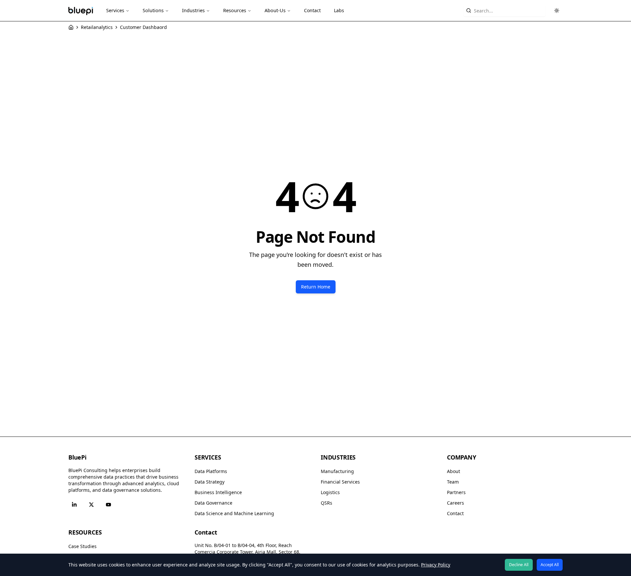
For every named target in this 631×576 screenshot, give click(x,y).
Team (453, 482)
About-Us (275, 10)
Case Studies (82, 546)
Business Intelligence (218, 492)
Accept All (550, 564)
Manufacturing (337, 471)
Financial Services (340, 482)
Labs (339, 10)
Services (115, 10)
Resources (234, 10)
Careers (455, 503)
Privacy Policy (435, 565)
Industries (193, 10)
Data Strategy (209, 482)
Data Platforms (211, 471)
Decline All (518, 564)
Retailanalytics (97, 27)
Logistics (330, 492)
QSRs (326, 503)
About (453, 471)
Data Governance (213, 503)
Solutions (153, 10)
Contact (312, 10)
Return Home (315, 287)
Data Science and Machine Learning (234, 513)
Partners (456, 492)
